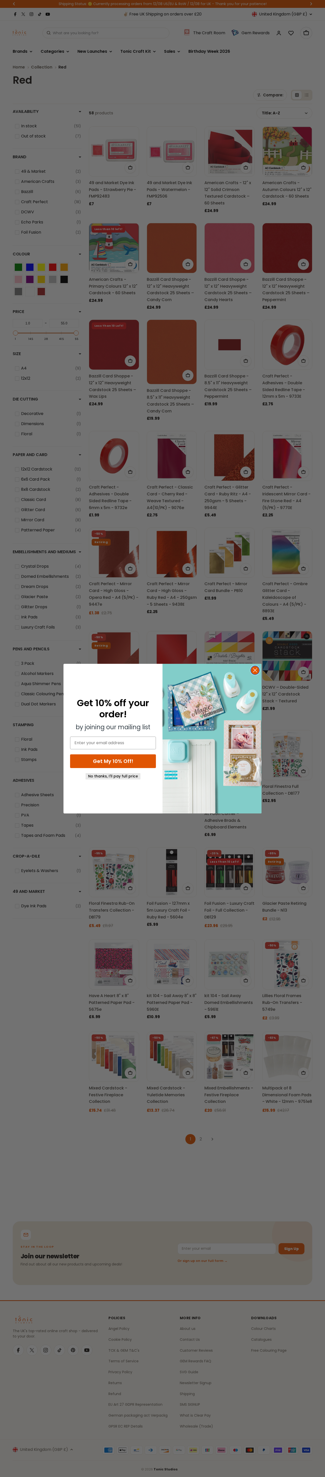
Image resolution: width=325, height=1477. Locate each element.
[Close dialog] (255, 670)
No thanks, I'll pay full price (113, 776)
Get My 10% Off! (113, 761)
